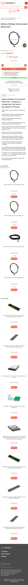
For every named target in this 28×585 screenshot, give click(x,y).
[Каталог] (26, 4)
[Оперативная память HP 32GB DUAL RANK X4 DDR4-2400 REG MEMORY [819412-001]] (14, 518)
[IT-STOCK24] (6, 548)
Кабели (8, 154)
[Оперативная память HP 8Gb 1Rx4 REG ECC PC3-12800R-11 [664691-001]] (14, 488)
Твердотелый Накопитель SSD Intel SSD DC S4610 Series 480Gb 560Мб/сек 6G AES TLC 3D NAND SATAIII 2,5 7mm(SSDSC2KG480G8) (14, 438)
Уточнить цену (14, 85)
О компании (4, 551)
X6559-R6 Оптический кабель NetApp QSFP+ (14, 246)
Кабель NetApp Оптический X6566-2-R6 (14, 215)
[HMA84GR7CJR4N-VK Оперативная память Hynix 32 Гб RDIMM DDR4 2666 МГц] (14, 458)
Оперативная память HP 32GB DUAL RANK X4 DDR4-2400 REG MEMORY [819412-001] (14, 528)
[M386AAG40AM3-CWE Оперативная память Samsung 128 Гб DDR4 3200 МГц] (14, 307)
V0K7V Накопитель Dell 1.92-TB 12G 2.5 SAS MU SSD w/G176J (14, 376)
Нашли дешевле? (14, 60)
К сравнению (5, 50)
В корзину (15, 68)
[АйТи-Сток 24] (8, 3)
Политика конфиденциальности (7, 567)
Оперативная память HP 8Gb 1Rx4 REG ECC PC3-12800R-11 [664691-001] (14, 497)
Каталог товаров (5, 554)
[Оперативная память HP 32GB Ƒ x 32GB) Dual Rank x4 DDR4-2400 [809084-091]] (14, 337)
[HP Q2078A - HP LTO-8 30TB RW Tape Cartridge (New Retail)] (14, 398)
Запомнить (12, 50)
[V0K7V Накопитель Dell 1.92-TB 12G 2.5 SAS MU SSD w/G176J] (14, 367)
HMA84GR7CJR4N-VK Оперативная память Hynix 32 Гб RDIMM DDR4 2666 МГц (14, 467)
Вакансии (3, 556)
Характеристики (11, 95)
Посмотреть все (6, 167)
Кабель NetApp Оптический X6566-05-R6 (14, 277)
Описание (4, 95)
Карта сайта (3, 566)
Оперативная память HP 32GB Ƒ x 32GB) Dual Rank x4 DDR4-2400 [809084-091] (14, 346)
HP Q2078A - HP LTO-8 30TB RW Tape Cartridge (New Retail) (14, 407)
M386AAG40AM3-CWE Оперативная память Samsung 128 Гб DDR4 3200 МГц (14, 316)
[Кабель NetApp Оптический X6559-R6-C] (14, 39)
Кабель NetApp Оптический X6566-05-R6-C (14, 184)
